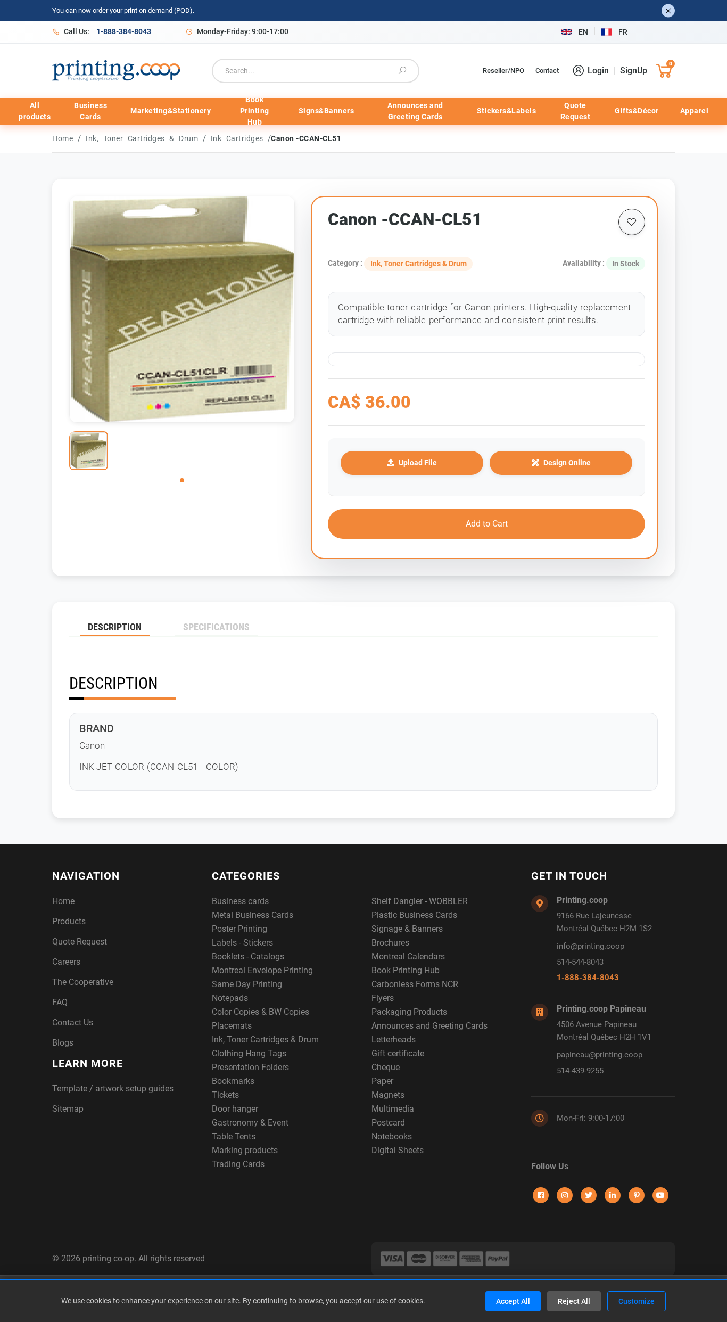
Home (62, 138)
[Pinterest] (637, 1195)
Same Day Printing (247, 984)
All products (35, 111)
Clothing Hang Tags (249, 1053)
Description (115, 627)
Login (598, 70)
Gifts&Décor (637, 110)
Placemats (232, 1026)
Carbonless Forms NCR (414, 984)
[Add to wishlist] (631, 222)
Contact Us (72, 1022)
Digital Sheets (397, 1150)
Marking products (245, 1150)
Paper (382, 1081)
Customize (636, 1301)
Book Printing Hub (254, 111)
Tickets (225, 1095)
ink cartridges (239, 138)
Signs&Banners (326, 110)
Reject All (574, 1301)
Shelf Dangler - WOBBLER (419, 901)
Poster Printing (239, 929)
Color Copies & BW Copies (260, 1012)
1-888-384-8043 (588, 977)
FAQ (60, 1002)
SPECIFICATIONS (216, 627)
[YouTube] (660, 1195)
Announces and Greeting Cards (415, 111)
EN (583, 32)
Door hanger (235, 1109)
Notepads (230, 998)
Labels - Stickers (242, 943)
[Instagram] (565, 1195)
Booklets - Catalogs (248, 956)
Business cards (240, 901)
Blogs (62, 1043)
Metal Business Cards (252, 915)
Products (69, 921)
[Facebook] (541, 1195)
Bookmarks (233, 1081)
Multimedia (392, 1109)
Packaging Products (409, 1012)
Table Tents (233, 1136)
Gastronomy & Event (250, 1123)
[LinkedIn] (613, 1195)
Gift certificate (397, 1053)
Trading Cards (238, 1164)
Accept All (513, 1301)
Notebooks (391, 1136)
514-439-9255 (580, 1070)
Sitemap (68, 1109)
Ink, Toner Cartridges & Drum (144, 138)
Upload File (418, 462)
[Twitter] (589, 1195)
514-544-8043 (580, 962)
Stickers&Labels (506, 110)
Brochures (390, 943)
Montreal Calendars (408, 956)
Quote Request (575, 111)
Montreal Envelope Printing (262, 970)
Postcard (388, 1123)
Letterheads (393, 1039)
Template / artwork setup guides (113, 1088)
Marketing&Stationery (170, 110)
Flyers (382, 998)
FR (622, 32)
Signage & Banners (407, 929)
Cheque (385, 1067)
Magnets (387, 1095)
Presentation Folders (250, 1067)
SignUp (633, 70)
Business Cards (90, 111)
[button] (182, 480)
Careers (66, 962)
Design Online (567, 462)
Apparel (694, 110)
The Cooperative (82, 982)
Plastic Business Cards (414, 915)
